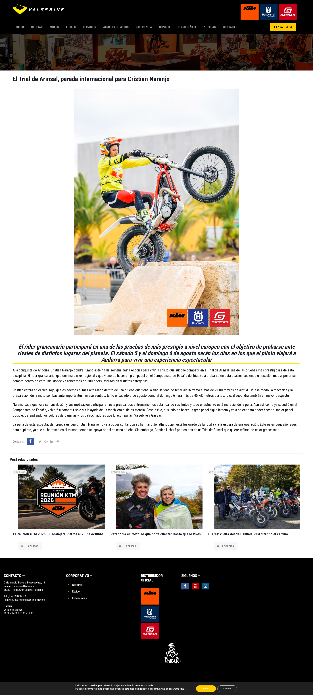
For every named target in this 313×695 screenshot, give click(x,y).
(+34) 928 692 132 (17, 596)
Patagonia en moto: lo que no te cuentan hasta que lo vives (155, 534)
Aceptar (205, 688)
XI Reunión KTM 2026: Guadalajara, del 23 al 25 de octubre (58, 534)
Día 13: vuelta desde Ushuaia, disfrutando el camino (248, 534)
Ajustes (227, 688)
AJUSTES (178, 688)
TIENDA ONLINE (283, 27)
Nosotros (77, 585)
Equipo (76, 591)
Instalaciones (79, 598)
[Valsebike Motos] (40, 11)
